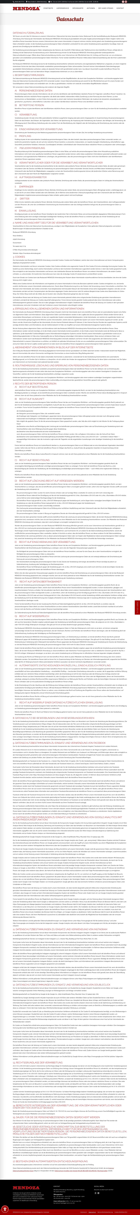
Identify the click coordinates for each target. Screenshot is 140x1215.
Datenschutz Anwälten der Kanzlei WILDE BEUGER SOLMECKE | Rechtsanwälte (81, 1171)
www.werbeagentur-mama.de (40, 1212)
